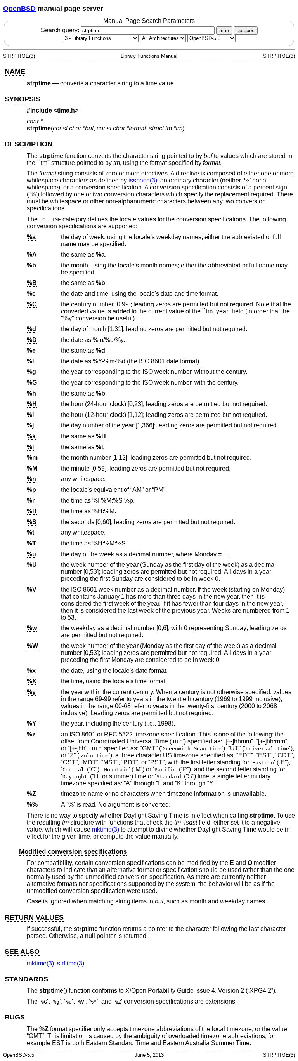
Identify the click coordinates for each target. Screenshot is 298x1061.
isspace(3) (142, 180)
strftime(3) (70, 963)
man (224, 30)
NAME (15, 71)
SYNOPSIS (22, 99)
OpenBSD (19, 8)
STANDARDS (26, 979)
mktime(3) (105, 829)
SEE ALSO (22, 951)
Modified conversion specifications (73, 851)
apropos (246, 30)
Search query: (61, 30)
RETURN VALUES (34, 917)
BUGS (15, 1017)
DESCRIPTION (28, 144)
